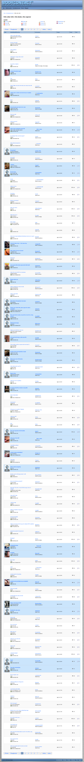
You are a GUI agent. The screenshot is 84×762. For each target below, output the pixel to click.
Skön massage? (13, 703)
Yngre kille (12, 459)
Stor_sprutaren (38, 474)
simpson (37, 36)
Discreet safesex (38, 746)
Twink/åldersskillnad (14, 445)
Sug (11, 78)
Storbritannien (61, 21)
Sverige (6, 21)
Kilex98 (36, 64)
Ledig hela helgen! (14, 652)
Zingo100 (37, 229)
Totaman (37, 460)
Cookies (68, 760)
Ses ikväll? (12, 157)
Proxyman (37, 43)
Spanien (6, 24)
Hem (4, 8)
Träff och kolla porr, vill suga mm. (17, 681)
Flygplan (37, 574)
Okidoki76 (37, 201)
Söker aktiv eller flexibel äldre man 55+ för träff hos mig (21, 731)
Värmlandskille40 (40, 179)
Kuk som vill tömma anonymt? (16, 481)
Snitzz (36, 424)
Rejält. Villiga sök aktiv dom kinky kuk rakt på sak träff (21, 85)
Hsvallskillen (37, 402)
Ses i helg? (12, 559)
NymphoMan (37, 632)
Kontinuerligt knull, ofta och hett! (16, 595)
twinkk (36, 560)
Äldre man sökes (13, 207)
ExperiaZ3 (37, 345)
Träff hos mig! (13, 502)
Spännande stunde (39, 366)
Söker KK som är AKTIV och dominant (18, 272)
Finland (24, 21)
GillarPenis (37, 531)
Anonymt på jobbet (14, 516)
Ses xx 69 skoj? (13, 624)
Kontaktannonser (16, 8)
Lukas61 (37, 718)
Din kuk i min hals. (14, 42)
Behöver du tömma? (14, 200)
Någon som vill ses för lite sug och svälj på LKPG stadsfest (22, 523)
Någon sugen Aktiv (14, 293)
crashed (36, 625)
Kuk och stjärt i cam (14, 674)
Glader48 (37, 100)
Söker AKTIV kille (13, 495)
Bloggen (26, 8)
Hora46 (36, 739)
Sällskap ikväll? (13, 416)
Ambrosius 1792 (38, 409)
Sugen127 (39, 287)
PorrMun (37, 381)
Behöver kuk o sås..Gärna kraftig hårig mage (19, 710)
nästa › (44, 29)
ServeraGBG (37, 272)
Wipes (36, 79)
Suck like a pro (38, 330)
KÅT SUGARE (38, 710)
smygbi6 (37, 510)
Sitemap (64, 760)
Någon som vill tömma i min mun (16, 330)
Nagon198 (37, 122)
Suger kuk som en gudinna (15, 380)
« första (6, 29)
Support (80, 760)
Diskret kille (12, 617)
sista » (50, 29)
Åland (24, 24)
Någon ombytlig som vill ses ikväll (17, 286)
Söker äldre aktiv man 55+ (15, 366)
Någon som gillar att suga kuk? (16, 509)
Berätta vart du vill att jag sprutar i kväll (18, 474)
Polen (24, 23)
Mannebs (37, 682)
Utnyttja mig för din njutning (15, 574)
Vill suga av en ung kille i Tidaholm (17, 409)
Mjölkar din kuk (13, 186)
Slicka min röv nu (13, 214)
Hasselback (37, 158)
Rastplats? (12, 538)
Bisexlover (37, 524)
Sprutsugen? (13, 402)
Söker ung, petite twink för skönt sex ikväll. (18, 745)
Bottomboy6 (37, 50)
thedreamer (37, 481)
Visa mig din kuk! (13, 724)
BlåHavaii (37, 696)
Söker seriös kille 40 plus (15, 35)
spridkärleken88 (40, 186)
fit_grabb (37, 215)
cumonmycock (38, 675)
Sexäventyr (37, 517)
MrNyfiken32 (37, 258)
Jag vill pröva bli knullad (15, 688)
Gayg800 (37, 503)
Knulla (11, 179)
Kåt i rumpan (12, 221)
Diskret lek (12, 257)
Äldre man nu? (13, 631)
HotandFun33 (38, 703)
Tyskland (42, 23)
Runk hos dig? (13, 114)
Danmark (42, 24)
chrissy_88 (37, 114)
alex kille (38, 617)
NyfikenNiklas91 (38, 208)
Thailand (59, 23)
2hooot (36, 538)
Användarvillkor (59, 760)
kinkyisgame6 (38, 653)
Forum (22, 8)
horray (36, 689)
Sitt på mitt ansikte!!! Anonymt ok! (17, 531)
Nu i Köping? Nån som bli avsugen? (17, 135)
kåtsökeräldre (38, 732)
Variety (36, 417)
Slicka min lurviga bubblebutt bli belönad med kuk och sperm (22, 236)
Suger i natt (12, 645)
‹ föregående (13, 29)
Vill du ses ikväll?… (14, 588)
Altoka (36, 496)
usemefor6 (37, 86)
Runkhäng (12, 193)
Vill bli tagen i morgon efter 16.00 (16, 56)
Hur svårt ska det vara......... (16, 717)
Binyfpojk (37, 236)
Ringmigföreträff (38, 488)
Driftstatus (73, 760)
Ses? (11, 99)
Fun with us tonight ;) (14, 63)
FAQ (77, 760)
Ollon (36, 222)
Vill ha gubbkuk (13, 49)
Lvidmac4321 (38, 596)
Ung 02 (36, 136)
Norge (6, 23)
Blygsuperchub (38, 646)
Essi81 (36, 194)
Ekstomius (39, 143)
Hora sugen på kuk (14, 738)
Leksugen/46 (37, 445)
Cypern (41, 21)
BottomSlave (39, 567)
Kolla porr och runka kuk (15, 638)
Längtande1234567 (39, 725)
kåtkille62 (38, 639)
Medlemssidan (9, 8)
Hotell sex (12, 696)
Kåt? (11, 423)
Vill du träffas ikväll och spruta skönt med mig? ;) (20, 344)
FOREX (36, 589)
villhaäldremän (38, 395)
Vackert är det (38, 294)
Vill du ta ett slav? (13, 121)
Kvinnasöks (37, 57)
